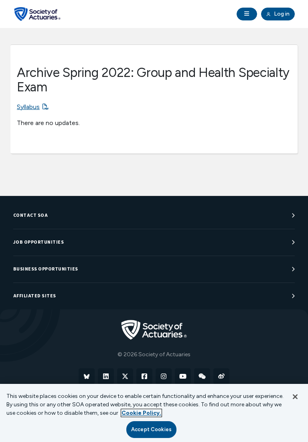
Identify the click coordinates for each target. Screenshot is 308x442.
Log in (281, 13)
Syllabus (28, 107)
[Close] (295, 397)
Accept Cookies (151, 429)
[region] (154, 413)
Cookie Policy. (141, 413)
